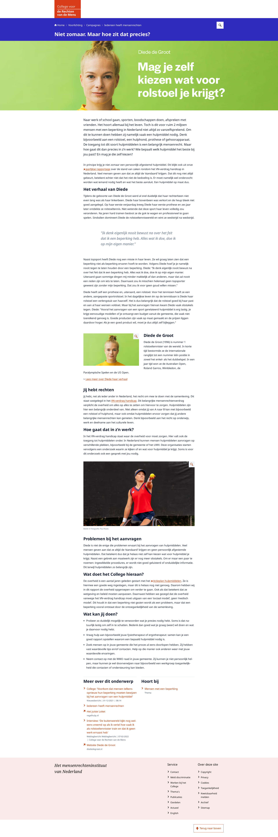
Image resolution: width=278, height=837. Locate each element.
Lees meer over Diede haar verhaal (106, 379)
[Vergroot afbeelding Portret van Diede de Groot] (136, 336)
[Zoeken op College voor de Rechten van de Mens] (220, 25)
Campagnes (93, 25)
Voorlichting (75, 25)
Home (61, 25)
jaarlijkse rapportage (98, 169)
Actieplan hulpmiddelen (167, 581)
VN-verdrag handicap (124, 400)
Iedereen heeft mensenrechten (122, 25)
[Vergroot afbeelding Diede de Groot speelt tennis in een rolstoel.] (192, 464)
